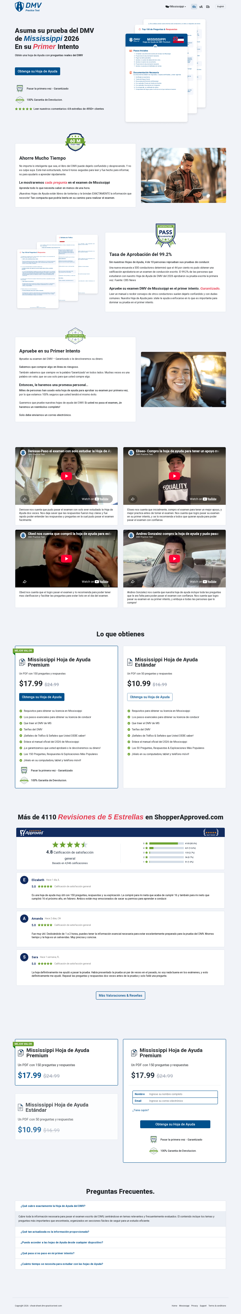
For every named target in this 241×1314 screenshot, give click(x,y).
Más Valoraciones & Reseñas (120, 995)
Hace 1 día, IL (53, 880)
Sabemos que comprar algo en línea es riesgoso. (49, 366)
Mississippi (177, 6)
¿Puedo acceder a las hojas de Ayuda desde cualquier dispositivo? (62, 1242)
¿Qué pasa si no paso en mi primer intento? (47, 1253)
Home (174, 1306)
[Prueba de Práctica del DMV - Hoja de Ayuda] (28, 6)
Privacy (194, 1306)
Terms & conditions (217, 1306)
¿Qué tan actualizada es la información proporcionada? (55, 1231)
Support (203, 1306)
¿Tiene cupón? (140, 1110)
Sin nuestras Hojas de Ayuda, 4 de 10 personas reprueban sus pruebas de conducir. (159, 262)
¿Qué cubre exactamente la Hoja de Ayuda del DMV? (53, 1206)
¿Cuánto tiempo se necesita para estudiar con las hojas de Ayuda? (62, 1264)
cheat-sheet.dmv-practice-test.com (46, 1306)
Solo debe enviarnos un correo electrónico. (45, 415)
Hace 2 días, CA (53, 918)
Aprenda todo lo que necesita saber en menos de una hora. (54, 188)
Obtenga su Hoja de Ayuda (37, 71)
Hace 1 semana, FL (49, 957)
